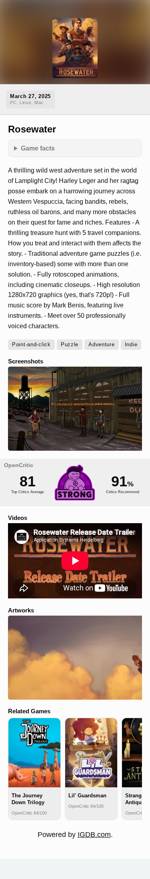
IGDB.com (94, 835)
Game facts (38, 148)
